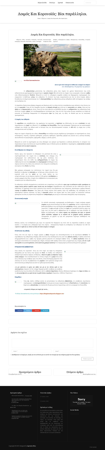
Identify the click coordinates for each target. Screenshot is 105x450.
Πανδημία (38, 41)
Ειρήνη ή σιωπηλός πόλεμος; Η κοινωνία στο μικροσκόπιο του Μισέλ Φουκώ (22, 416)
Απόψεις (55, 39)
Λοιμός (34, 41)
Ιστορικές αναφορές (31, 39)
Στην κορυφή (93, 447)
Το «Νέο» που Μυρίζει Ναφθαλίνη (20, 405)
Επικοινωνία (70, 3)
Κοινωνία (40, 39)
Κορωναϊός (29, 41)
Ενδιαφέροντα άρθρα (64, 39)
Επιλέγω (52, 3)
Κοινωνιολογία (47, 39)
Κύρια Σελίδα (42, 3)
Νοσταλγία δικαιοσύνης (18, 395)
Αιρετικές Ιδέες (31, 446)
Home (39, 18)
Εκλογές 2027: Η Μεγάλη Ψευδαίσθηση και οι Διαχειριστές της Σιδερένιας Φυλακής (21, 400)
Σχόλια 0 (55, 41)
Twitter (28, 310)
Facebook (20, 310)
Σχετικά (60, 3)
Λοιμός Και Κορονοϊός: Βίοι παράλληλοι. (52, 34)
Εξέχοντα (44, 18)
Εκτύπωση (45, 310)
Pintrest (37, 310)
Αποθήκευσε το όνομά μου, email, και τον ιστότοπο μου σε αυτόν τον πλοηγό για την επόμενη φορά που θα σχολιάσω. (46, 355)
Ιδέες (23, 39)
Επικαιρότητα (74, 39)
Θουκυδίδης (81, 39)
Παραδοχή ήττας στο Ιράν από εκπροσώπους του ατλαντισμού (20, 411)
